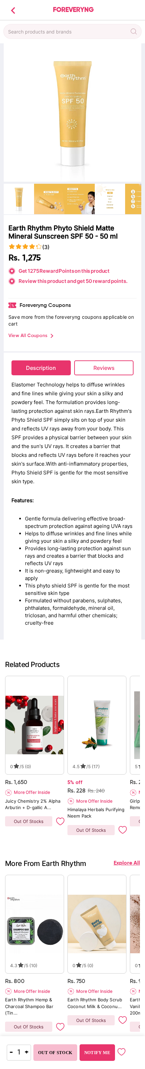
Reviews (104, 367)
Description (41, 367)
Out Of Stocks (29, 821)
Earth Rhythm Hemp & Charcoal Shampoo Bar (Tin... (30, 1006)
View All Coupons (27, 335)
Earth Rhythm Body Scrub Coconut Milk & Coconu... (95, 1003)
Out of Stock (55, 1052)
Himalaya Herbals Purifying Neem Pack (96, 813)
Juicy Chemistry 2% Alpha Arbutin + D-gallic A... (33, 804)
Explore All (127, 863)
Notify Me (97, 1052)
